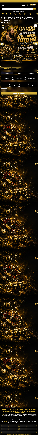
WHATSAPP (29, 428)
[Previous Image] (2, 43)
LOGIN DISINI (16, 68)
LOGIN (29, 425)
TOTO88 (2, 414)
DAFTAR (10, 428)
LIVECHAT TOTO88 (19, 94)
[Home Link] (9, 5)
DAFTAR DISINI (6, 68)
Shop (3, 5)
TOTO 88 (5, 421)
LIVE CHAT (19, 431)
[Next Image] (36, 43)
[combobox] (17, 9)
